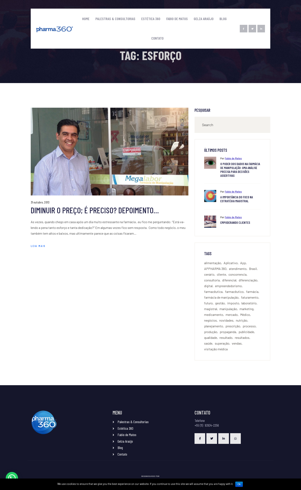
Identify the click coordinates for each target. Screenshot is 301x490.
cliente (221, 274)
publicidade (246, 332)
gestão (220, 303)
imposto (233, 303)
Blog (223, 19)
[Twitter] (252, 28)
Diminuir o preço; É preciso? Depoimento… (95, 210)
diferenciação (248, 280)
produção (210, 332)
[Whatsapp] (235, 438)
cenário (209, 274)
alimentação (212, 263)
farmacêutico (234, 292)
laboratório (249, 303)
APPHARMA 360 (215, 269)
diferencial (229, 280)
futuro (208, 303)
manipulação (228, 309)
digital (208, 286)
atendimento (238, 269)
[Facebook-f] (243, 28)
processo (249, 326)
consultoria (212, 280)
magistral (210, 309)
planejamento (213, 326)
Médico (245, 314)
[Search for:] (232, 125)
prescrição (232, 326)
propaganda (228, 332)
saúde (208, 343)
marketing (246, 309)
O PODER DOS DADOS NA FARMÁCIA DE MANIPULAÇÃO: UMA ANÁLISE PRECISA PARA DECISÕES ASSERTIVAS (240, 170)
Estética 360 (150, 19)
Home (85, 19)
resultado (226, 337)
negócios (210, 320)
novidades (226, 320)
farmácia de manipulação (221, 297)
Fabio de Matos (177, 19)
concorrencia (238, 274)
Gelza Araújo (204, 19)
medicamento (213, 314)
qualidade (210, 337)
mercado (232, 314)
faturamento (249, 297)
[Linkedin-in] (261, 28)
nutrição (241, 320)
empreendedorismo (228, 286)
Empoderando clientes (235, 222)
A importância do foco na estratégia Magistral (236, 199)
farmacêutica (213, 292)
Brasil (253, 269)
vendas (237, 343)
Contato (157, 38)
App (243, 263)
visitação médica (216, 349)
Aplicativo (231, 263)
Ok (239, 484)
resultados (242, 337)
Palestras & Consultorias (115, 19)
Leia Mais (38, 246)
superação (222, 343)
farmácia (252, 292)
